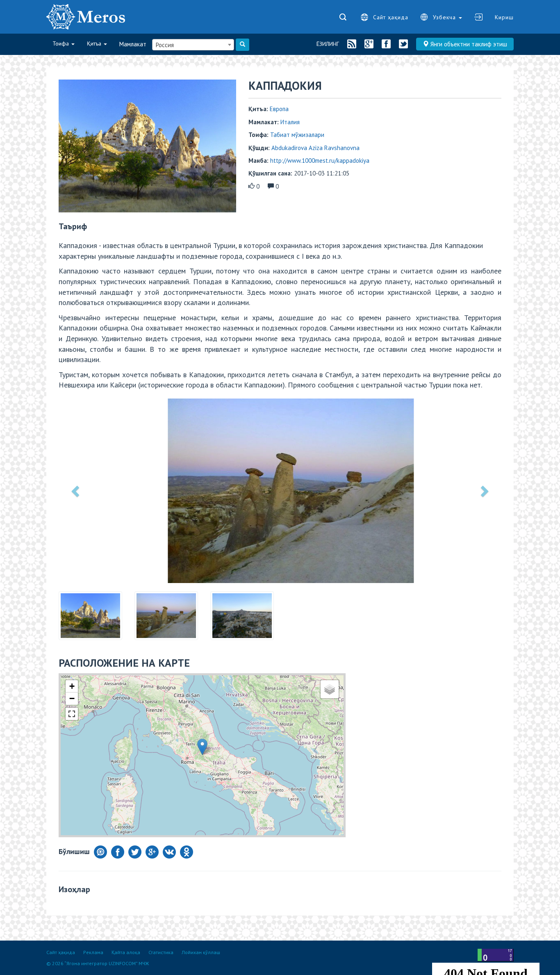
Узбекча (445, 17)
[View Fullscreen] (72, 714)
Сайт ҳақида (390, 17)
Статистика (160, 952)
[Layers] (330, 689)
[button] (76, 491)
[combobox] (193, 44)
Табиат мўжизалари (297, 135)
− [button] (72, 698)
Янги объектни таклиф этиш (468, 44)
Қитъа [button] (95, 43)
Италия (290, 122)
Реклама (93, 952)
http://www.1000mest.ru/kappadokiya (319, 160)
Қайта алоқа (126, 952)
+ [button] (72, 686)
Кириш (504, 17)
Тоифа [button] (61, 43)
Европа (279, 109)
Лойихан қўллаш (201, 952)
